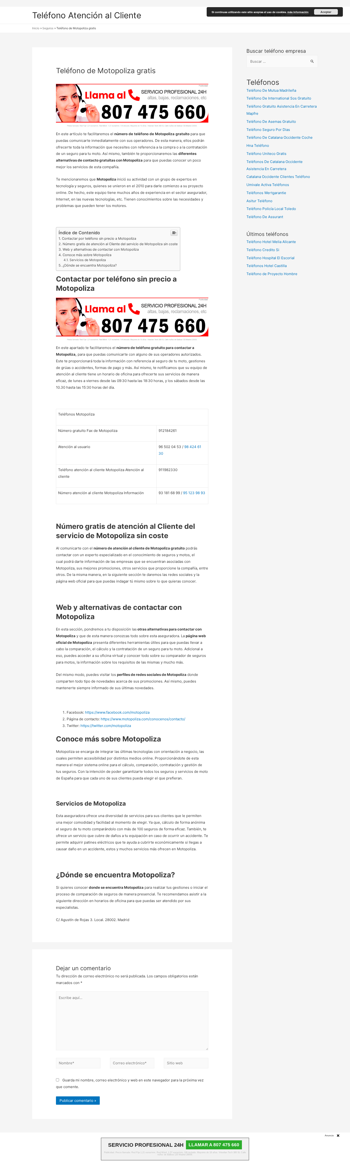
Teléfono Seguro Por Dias (268, 129)
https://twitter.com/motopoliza (105, 725)
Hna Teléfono (257, 145)
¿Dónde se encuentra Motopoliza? (90, 265)
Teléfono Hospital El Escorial (270, 258)
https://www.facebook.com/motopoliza (117, 712)
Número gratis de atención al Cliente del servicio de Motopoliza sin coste (120, 244)
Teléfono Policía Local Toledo (271, 208)
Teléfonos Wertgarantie (266, 193)
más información (298, 12)
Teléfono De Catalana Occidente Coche (279, 137)
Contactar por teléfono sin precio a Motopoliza (99, 238)
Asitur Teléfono (259, 201)
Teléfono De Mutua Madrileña (271, 90)
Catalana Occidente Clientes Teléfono (278, 176)
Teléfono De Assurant (264, 217)
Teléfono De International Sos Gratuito (278, 98)
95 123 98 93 (194, 493)
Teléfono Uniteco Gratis (266, 153)
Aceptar (325, 12)
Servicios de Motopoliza (88, 260)
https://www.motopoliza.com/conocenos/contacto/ (143, 719)
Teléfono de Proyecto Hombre (271, 274)
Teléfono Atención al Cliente (86, 15)
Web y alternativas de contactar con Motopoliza (101, 249)
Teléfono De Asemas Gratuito (271, 121)
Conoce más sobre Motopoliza (87, 255)
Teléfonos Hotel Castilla (266, 265)
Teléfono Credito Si (262, 250)
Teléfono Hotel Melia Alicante (271, 241)
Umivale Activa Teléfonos (267, 184)
